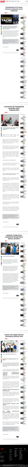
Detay (21, 466)
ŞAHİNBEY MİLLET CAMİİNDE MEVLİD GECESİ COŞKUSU (24, 38)
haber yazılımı (2, 466)
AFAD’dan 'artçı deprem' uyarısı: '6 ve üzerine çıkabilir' (24, 66)
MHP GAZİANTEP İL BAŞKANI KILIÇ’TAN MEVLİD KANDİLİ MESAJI (24, 43)
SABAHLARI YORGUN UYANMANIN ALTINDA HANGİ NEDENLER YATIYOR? (24, 22)
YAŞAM (18, 1)
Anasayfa (2, 4)
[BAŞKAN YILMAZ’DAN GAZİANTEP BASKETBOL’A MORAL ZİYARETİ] (10, 248)
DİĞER (10, 1)
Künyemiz (11, 458)
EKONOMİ (12, 1)
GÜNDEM (7, 1)
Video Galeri (11, 451)
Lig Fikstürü (20, 454)
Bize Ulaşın (11, 460)
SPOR (3, 232)
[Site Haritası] (0, 453)
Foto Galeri (11, 449)
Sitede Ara (25, 450)
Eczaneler (20, 453)
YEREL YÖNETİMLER (16, 454)
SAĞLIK (15, 1)
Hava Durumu (21, 450)
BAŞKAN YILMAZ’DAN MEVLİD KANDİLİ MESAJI (24, 34)
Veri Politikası (2, 457)
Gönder (17, 224)
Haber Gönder (2, 461)
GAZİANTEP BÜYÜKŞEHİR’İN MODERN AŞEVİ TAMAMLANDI (25, 92)
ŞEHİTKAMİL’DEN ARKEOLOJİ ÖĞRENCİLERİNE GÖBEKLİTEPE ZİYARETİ (25, 82)
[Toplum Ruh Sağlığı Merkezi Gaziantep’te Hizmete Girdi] (10, 346)
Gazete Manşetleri (20, 459)
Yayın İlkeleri (2, 456)
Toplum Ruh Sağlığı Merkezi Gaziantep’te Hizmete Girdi (24, 97)
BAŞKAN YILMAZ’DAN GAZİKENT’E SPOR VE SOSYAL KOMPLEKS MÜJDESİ (24, 53)
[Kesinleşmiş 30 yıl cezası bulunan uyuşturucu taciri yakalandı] (10, 19)
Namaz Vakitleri (20, 452)
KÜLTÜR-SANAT (16, 456)
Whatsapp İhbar (2, 460)
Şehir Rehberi (21, 457)
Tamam (24, 466)
